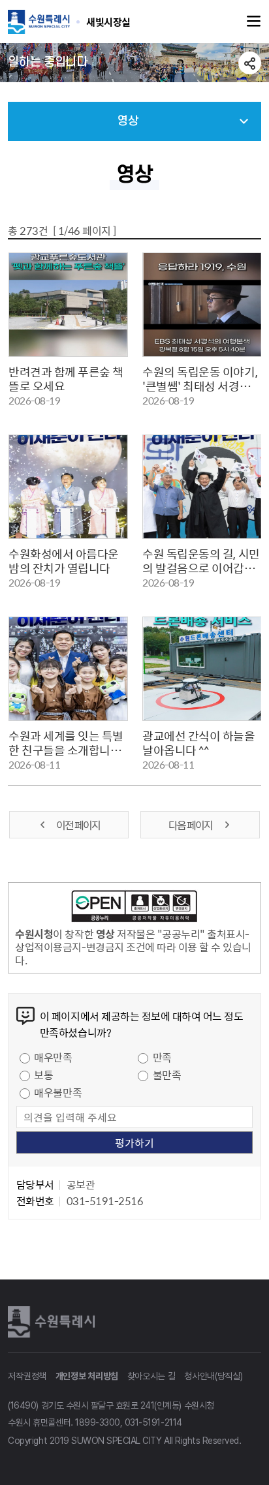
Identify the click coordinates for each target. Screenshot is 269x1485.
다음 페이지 (191, 825)
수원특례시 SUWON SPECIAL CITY (108, 21)
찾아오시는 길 (151, 1376)
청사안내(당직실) (213, 1376)
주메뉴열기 (254, 21)
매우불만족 (58, 1092)
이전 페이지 (78, 825)
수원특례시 (53, 1322)
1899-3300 (97, 1422)
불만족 (167, 1074)
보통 (43, 1074)
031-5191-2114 (153, 1422)
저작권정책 (27, 1376)
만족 (162, 1057)
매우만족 (53, 1057)
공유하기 (249, 63)
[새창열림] (134, 908)
